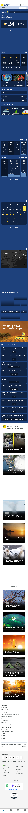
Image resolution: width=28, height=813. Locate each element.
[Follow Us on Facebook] (3, 757)
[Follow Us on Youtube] (10, 757)
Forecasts (22, 7)
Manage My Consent (6, 716)
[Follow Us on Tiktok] (14, 757)
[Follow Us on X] (21, 757)
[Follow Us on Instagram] (7, 757)
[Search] (17, 5)
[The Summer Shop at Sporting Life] (24, 316)
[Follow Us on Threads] (17, 757)
